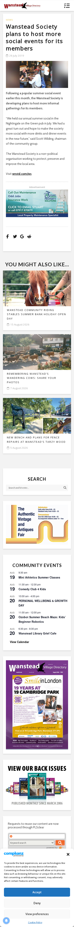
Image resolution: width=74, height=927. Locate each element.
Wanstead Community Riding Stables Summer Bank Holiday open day (36, 314)
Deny (37, 903)
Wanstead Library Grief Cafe (37, 633)
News (9, 20)
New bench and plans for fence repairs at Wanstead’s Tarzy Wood (36, 439)
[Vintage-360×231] (37, 525)
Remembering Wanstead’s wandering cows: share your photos (31, 378)
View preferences (37, 914)
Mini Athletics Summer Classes (39, 577)
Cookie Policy (35, 922)
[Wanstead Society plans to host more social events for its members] (37, 74)
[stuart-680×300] (37, 203)
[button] (68, 854)
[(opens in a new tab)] (37, 704)
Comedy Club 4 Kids (32, 589)
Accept (37, 892)
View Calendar (19, 642)
